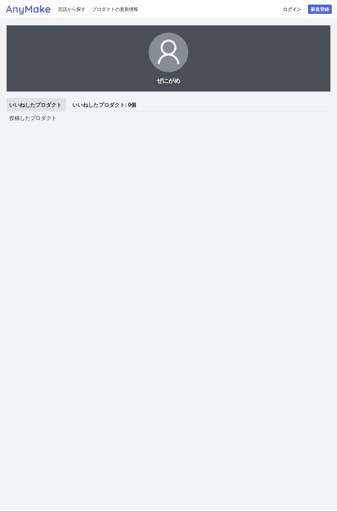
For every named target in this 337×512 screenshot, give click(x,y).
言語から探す (72, 9)
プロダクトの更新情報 (115, 9)
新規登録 (320, 9)
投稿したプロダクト (33, 117)
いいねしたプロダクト (35, 104)
